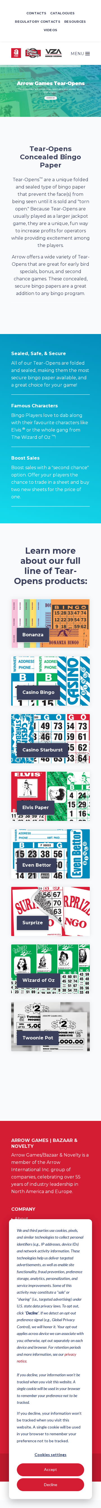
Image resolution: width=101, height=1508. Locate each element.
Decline (50, 1484)
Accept (50, 1469)
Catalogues (62, 13)
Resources (75, 22)
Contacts (36, 13)
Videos (51, 30)
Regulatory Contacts (37, 22)
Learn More (51, 98)
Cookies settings (50, 1454)
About (21, 1218)
